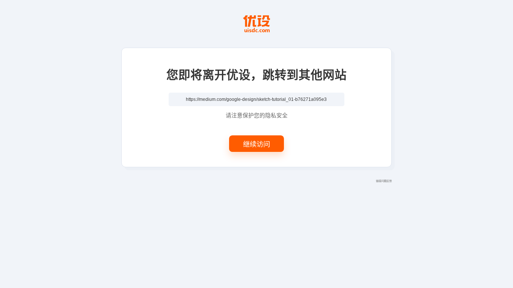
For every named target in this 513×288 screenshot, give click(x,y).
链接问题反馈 (384, 181)
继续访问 (256, 143)
